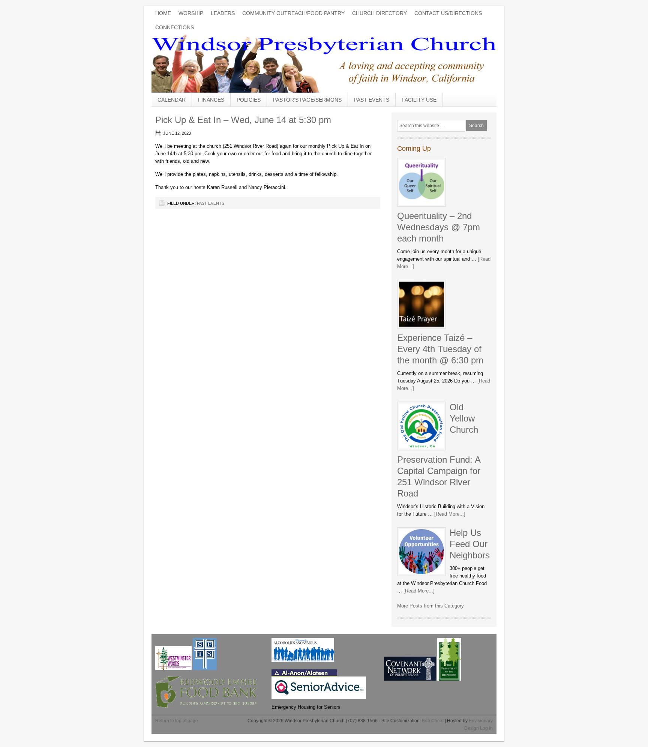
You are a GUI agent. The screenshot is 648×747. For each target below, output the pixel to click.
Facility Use (419, 100)
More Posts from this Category (430, 606)
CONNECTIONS (174, 27)
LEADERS (223, 13)
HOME (163, 13)
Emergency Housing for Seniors (306, 707)
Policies (249, 100)
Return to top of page (176, 720)
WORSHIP (190, 13)
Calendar (172, 100)
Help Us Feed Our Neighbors (470, 544)
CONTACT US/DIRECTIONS (448, 13)
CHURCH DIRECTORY (379, 13)
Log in (486, 728)
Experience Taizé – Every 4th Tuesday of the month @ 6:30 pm (440, 349)
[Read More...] (449, 514)
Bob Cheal (433, 720)
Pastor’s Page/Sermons (307, 100)
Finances (211, 100)
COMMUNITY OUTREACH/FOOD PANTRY (293, 13)
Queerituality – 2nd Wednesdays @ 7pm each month (438, 227)
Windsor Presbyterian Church (324, 62)
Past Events (371, 100)
